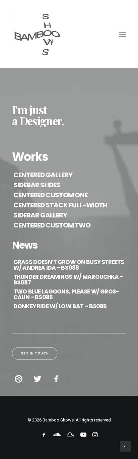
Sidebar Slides (36, 185)
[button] (122, 34)
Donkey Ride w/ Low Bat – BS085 (60, 306)
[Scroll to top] (125, 446)
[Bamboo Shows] (69, 34)
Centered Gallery (42, 175)
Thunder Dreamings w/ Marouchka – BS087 (68, 279)
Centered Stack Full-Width (60, 205)
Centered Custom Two (51, 225)
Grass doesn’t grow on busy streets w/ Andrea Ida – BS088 (68, 265)
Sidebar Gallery (40, 215)
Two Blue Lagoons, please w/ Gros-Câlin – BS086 (66, 294)
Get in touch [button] (35, 353)
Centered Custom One (50, 195)
